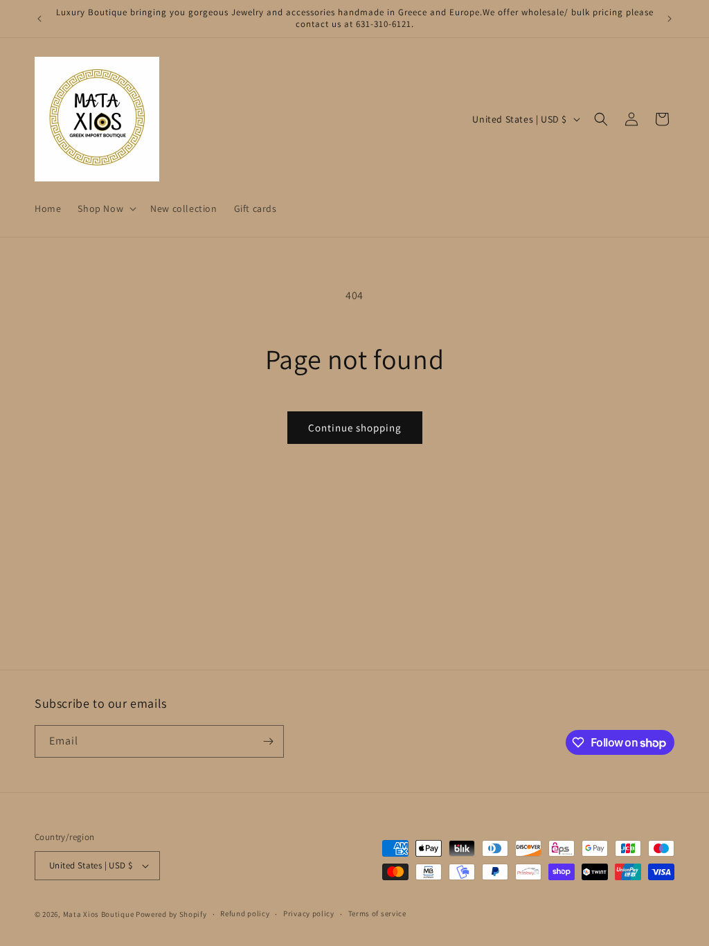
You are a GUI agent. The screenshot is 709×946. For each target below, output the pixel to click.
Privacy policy (308, 913)
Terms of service (377, 913)
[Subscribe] (268, 741)
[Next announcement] (669, 19)
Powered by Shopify (171, 914)
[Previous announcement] (39, 19)
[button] (105, 208)
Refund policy (244, 913)
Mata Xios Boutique (99, 914)
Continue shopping (355, 427)
